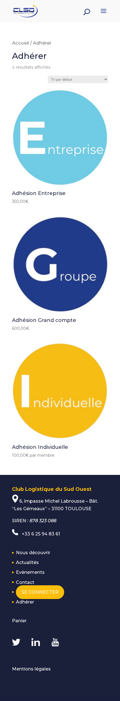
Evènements (30, 572)
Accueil (20, 43)
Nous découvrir (33, 552)
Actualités (27, 562)
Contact (25, 582)
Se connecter (40, 592)
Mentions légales (31, 669)
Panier (19, 620)
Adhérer (25, 602)
